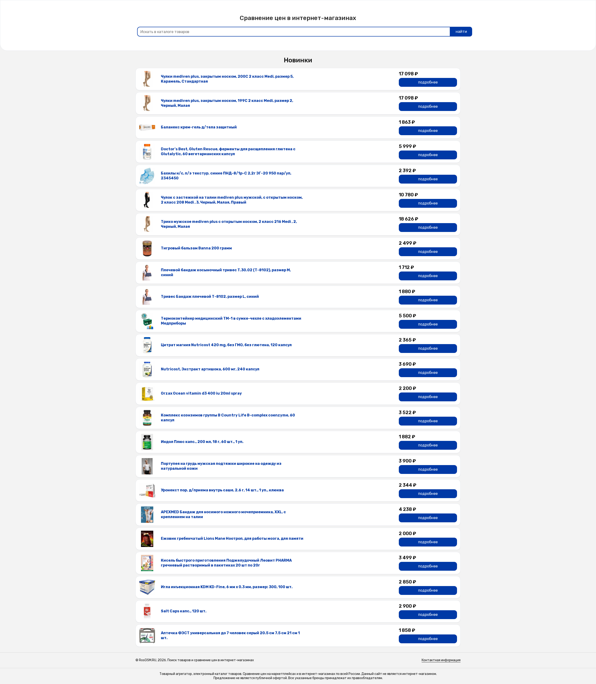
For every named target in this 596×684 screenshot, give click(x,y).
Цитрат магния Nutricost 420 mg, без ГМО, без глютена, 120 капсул (226, 345)
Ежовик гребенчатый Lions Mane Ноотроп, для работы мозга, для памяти (232, 538)
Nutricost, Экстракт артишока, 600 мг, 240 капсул (210, 369)
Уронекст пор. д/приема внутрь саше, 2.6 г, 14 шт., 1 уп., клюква (222, 490)
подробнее (428, 82)
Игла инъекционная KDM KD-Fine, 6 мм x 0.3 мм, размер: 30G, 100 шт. (227, 587)
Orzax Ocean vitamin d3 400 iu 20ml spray (201, 393)
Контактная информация (441, 660)
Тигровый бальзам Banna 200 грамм (196, 248)
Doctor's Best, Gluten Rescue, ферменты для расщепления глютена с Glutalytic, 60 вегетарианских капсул (228, 151)
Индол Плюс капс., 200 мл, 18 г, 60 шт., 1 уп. (202, 441)
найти (461, 31)
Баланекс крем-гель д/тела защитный (199, 127)
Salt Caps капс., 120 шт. (184, 611)
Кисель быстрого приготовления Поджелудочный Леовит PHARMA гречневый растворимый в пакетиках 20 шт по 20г (226, 562)
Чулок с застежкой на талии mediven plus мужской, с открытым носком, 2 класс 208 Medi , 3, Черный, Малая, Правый (232, 200)
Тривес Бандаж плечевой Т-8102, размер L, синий (210, 296)
